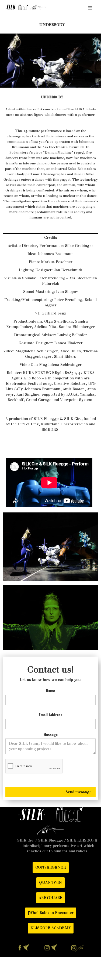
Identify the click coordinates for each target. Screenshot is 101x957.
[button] (90, 8)
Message (50, 734)
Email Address (50, 714)
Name (50, 690)
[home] (24, 7)
